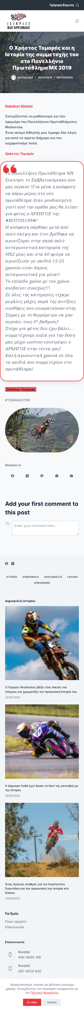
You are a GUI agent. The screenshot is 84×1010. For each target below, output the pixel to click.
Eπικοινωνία (14, 927)
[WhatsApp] (57, 476)
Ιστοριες (11, 576)
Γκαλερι (72, 576)
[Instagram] (12, 563)
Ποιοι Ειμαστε (53, 576)
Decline (52, 1002)
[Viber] (42, 476)
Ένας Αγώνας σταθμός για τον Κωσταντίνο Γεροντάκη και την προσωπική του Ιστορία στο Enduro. (37, 888)
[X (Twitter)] (27, 476)
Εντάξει (32, 1002)
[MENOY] (77, 21)
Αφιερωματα (30, 576)
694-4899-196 (29, 957)
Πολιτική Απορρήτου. (45, 992)
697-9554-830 (29, 971)
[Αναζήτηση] (77, 5)
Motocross (65, 77)
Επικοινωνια (42, 582)
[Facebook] (12, 476)
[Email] (71, 476)
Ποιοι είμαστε (16, 921)
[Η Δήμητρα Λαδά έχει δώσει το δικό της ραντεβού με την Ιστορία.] (42, 741)
